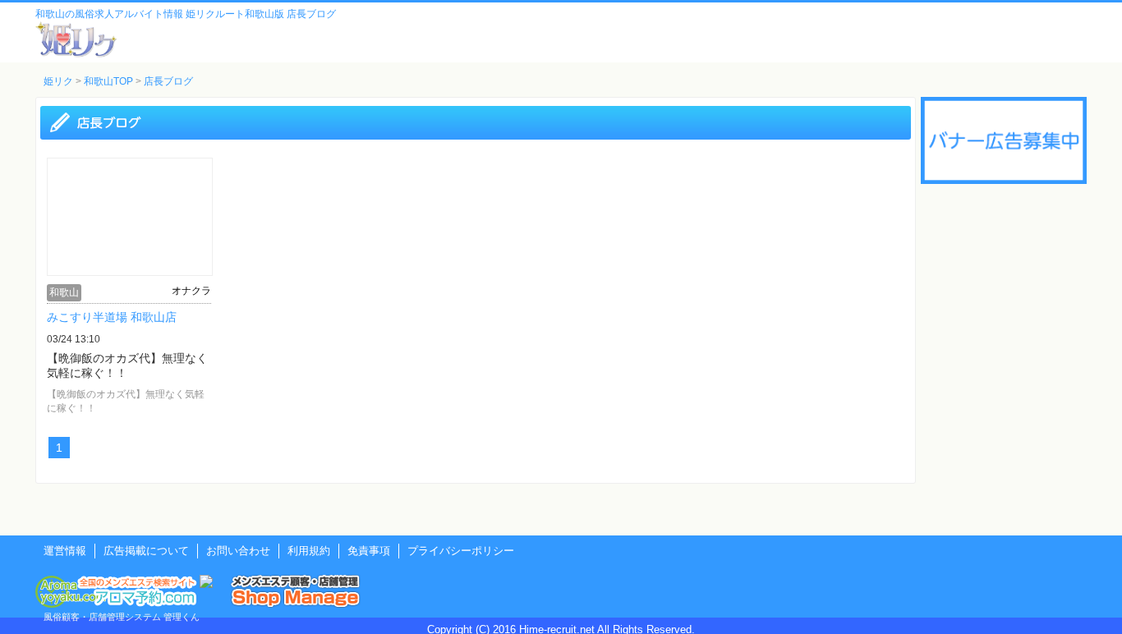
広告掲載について (146, 550)
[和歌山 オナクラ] (130, 271)
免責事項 (368, 550)
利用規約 (308, 550)
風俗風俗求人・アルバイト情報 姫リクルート (76, 39)
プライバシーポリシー (460, 550)
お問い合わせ (238, 550)
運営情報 (65, 550)
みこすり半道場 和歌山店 (112, 317)
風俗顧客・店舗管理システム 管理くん (122, 617)
